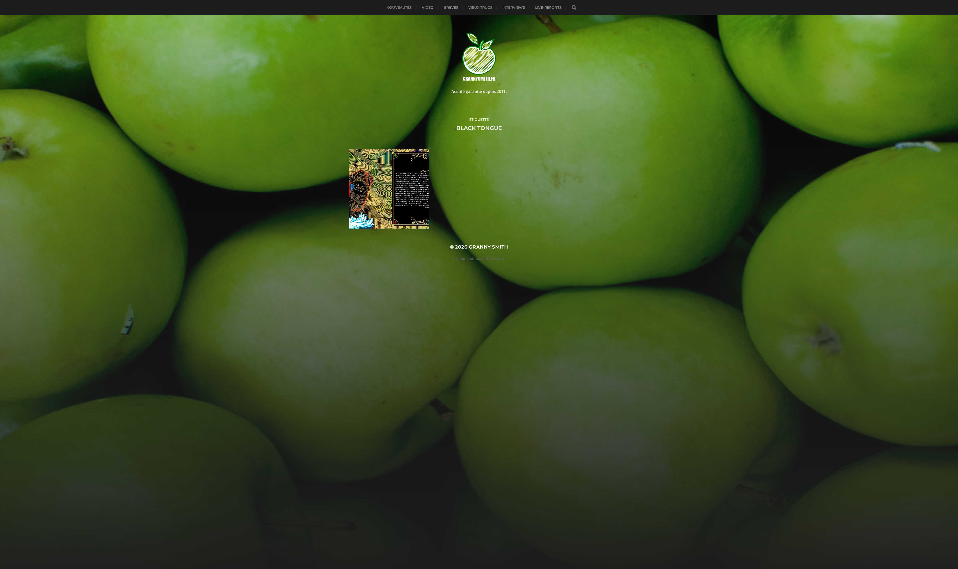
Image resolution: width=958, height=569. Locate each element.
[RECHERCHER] (574, 7)
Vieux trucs (480, 7)
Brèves (451, 7)
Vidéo (428, 7)
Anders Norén (490, 259)
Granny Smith (488, 247)
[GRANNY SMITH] (479, 57)
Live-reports (548, 7)
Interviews (513, 7)
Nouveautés (399, 7)
